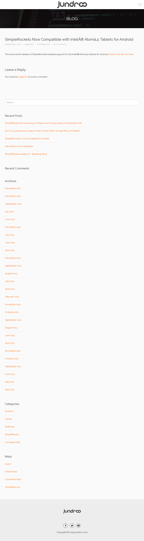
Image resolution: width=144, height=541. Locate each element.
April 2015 (9, 250)
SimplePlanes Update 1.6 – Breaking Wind (26, 154)
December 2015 (13, 227)
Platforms (9, 426)
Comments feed (13, 479)
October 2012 (11, 358)
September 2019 (13, 204)
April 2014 (10, 289)
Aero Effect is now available (19, 146)
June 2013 (10, 335)
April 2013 (9, 343)
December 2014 (13, 258)
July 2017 (9, 211)
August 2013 (11, 327)
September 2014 (13, 266)
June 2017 (10, 219)
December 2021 (13, 188)
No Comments (59, 44)
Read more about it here (121, 54)
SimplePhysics (12, 434)
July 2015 (9, 235)
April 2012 (9, 389)
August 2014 (11, 273)
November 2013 (13, 304)
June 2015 (10, 242)
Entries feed (11, 471)
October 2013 (11, 312)
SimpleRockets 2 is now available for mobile (27, 138)
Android (9, 411)
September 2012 (13, 366)
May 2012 (9, 382)
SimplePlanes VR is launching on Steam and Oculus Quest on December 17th (43, 123)
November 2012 (13, 351)
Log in (8, 464)
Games (8, 419)
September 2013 (13, 320)
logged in (23, 77)
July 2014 (9, 281)
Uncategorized (43, 44)
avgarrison (29, 44)
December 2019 (13, 196)
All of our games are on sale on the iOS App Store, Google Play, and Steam (42, 131)
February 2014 (12, 296)
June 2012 (10, 374)
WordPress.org (12, 487)
